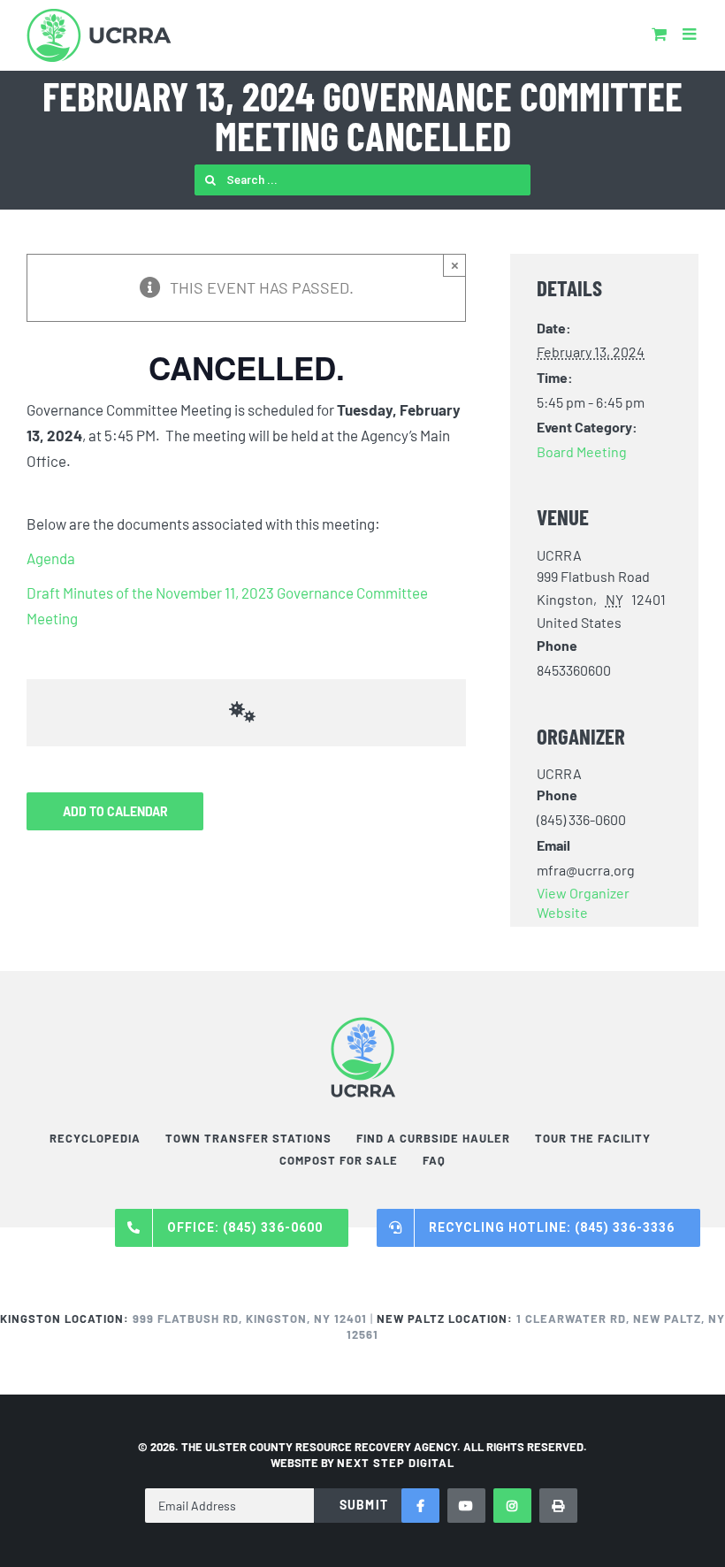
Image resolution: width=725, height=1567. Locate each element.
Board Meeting (582, 451)
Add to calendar (115, 811)
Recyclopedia (95, 1138)
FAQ (434, 1160)
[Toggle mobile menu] (690, 34)
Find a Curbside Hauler (433, 1138)
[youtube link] (466, 1505)
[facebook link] (420, 1505)
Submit (364, 1504)
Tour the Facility (593, 1138)
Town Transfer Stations (248, 1138)
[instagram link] (512, 1505)
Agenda (51, 558)
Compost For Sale (338, 1160)
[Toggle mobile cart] (659, 34)
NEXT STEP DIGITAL (395, 1463)
